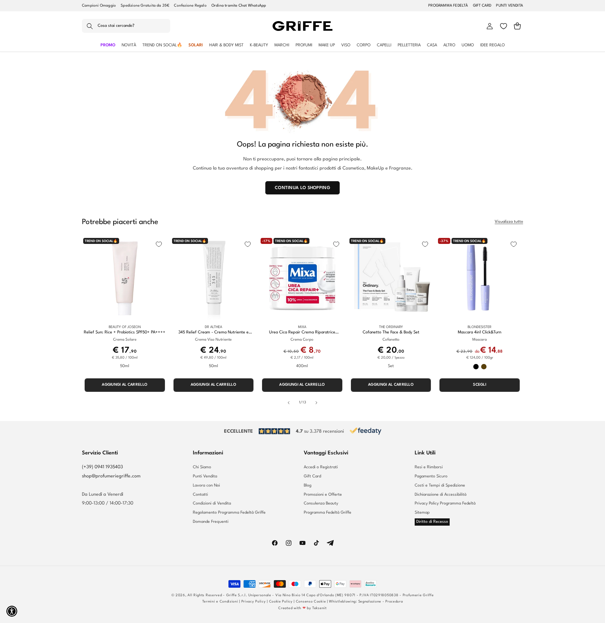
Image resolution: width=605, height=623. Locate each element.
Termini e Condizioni (220, 601)
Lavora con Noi (206, 485)
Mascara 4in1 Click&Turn (479, 332)
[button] (126, 26)
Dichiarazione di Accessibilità (440, 495)
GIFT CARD (482, 6)
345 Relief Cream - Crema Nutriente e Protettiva (213, 332)
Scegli (479, 385)
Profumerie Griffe (418, 595)
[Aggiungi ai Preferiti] (158, 244)
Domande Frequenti (210, 522)
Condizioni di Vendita (212, 503)
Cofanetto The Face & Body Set (391, 332)
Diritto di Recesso (432, 522)
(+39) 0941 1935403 (102, 467)
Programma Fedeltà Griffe (327, 513)
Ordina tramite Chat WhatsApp (238, 6)
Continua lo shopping (302, 188)
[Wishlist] (503, 26)
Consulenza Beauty (321, 503)
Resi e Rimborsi (429, 467)
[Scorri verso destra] (316, 403)
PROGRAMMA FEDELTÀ (448, 6)
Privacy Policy (253, 601)
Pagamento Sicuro (431, 476)
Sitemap (422, 513)
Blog (307, 485)
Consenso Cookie (311, 601)
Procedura (394, 601)
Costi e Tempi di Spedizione (440, 485)
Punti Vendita (205, 476)
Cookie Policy (281, 601)
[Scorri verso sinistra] (289, 403)
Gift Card (312, 476)
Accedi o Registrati (321, 467)
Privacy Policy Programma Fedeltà (445, 503)
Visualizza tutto (509, 222)
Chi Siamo (202, 467)
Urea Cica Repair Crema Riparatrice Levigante (302, 332)
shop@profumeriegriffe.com (111, 476)
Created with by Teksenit (302, 608)
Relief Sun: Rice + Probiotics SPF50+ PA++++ (124, 332)
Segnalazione (369, 601)
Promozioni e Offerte (323, 495)
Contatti (200, 495)
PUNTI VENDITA (509, 6)
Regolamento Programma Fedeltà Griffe (229, 513)
